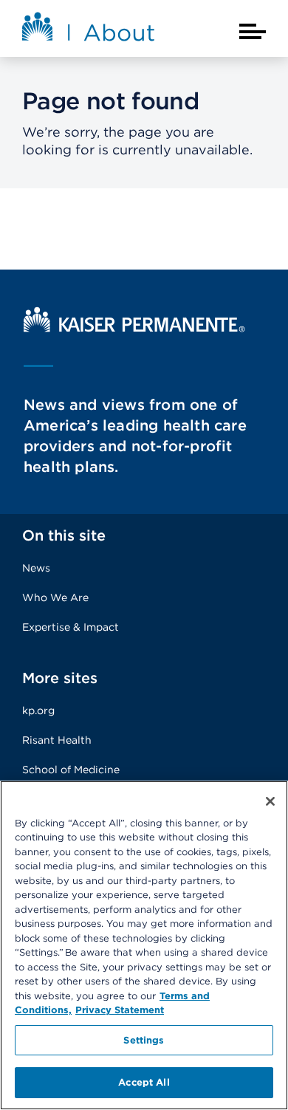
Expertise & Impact (70, 627)
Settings (143, 1040)
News (36, 568)
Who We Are (55, 597)
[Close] (270, 801)
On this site (64, 535)
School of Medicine (71, 769)
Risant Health (57, 740)
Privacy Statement (119, 1009)
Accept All (143, 1082)
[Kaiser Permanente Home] (134, 328)
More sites (59, 678)
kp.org (38, 710)
